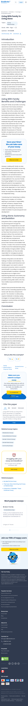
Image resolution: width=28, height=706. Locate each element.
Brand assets (4, 653)
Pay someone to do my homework (9, 595)
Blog (2, 616)
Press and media (5, 651)
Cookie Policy (19, 700)
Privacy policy (4, 696)
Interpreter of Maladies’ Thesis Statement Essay (12, 489)
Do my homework (5, 604)
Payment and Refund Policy (7, 700)
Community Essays (7, 445)
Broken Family (8, 507)
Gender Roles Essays (7, 442)
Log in (21, 2)
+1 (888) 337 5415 (7, 641)
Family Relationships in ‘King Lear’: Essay (7, 367)
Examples (11, 12)
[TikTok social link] (15, 663)
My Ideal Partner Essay (19, 367)
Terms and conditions (14, 696)
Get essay (14, 469)
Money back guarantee (6, 631)
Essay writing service (6, 593)
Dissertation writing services (8, 602)
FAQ (2, 629)
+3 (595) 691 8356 (7, 644)
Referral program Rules (17, 699)
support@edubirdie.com (9, 638)
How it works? (4, 625)
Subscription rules (5, 699)
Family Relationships (6, 13)
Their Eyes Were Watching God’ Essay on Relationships (14, 485)
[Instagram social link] (18, 663)
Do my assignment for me (7, 597)
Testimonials (4, 627)
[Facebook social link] (9, 663)
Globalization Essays (7, 433)
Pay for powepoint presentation (9, 606)
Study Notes (4, 618)
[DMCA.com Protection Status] (5, 658)
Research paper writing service (8, 600)
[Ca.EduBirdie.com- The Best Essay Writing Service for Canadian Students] (2, 671)
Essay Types (4, 613)
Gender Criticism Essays (8, 439)
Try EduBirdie (14, 392)
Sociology (17, 12)
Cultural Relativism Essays (9, 436)
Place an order (14, 160)
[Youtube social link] (12, 663)
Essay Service (4, 12)
